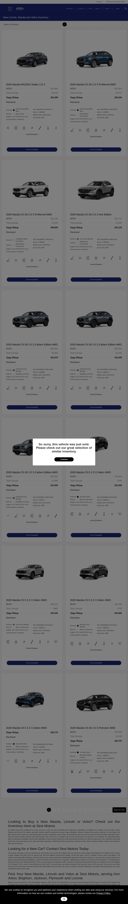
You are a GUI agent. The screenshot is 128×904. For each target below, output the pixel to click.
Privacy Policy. (103, 893)
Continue (64, 459)
